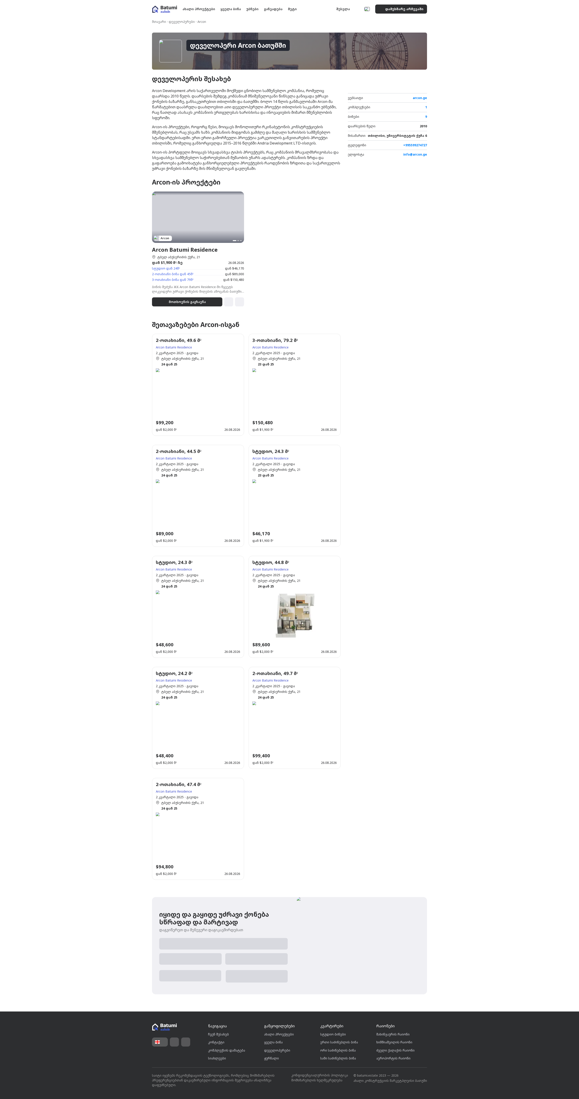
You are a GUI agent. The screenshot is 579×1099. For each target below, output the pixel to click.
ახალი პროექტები (199, 9)
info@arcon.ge (415, 154)
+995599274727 (415, 145)
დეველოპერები (182, 21)
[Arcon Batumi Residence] (198, 249)
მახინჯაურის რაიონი (393, 1034)
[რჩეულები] (357, 9)
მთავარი (159, 21)
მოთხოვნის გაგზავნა (187, 302)
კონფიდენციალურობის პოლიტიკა (319, 1075)
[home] (164, 1027)
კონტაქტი (216, 1042)
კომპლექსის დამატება (226, 1050)
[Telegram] (185, 1042)
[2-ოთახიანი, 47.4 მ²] (198, 829)
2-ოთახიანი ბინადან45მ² (172, 274)
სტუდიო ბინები (333, 1034)
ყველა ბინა (231, 9)
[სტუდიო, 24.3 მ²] (294, 496)
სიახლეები (217, 1058)
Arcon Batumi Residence (174, 347)
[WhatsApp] (174, 1042)
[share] (423, 86)
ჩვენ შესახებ (218, 1034)
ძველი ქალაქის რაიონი (395, 1050)
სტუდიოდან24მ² (166, 268)
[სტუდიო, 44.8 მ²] (294, 607)
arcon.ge (420, 98)
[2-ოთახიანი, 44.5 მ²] (198, 496)
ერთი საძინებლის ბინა (339, 1042)
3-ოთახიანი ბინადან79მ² (172, 279)
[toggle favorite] (414, 86)
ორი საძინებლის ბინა (338, 1050)
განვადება (273, 9)
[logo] (164, 9)
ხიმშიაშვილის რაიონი (394, 1042)
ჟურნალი (271, 1058)
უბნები (252, 9)
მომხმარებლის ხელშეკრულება (316, 1080)
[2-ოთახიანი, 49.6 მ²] (198, 385)
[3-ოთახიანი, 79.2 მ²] (294, 385)
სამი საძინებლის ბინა (338, 1058)
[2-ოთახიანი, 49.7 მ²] (294, 718)
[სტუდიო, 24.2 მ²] (198, 718)
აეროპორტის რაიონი (393, 1058)
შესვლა (343, 9)
